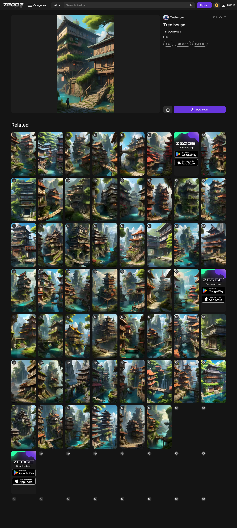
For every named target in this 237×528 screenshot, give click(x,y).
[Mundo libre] (23, 381)
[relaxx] (50, 427)
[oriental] (213, 245)
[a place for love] (104, 427)
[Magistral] (186, 472)
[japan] (50, 154)
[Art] (213, 427)
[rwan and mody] (77, 245)
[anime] (159, 381)
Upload (204, 5)
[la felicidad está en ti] (50, 199)
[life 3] (77, 472)
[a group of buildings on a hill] (159, 472)
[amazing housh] (132, 472)
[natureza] (23, 154)
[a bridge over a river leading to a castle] (77, 154)
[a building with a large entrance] (23, 199)
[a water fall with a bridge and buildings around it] (77, 427)
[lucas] (23, 427)
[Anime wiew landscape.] (186, 336)
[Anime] (213, 336)
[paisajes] (132, 290)
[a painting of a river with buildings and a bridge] (77, 290)
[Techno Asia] (186, 381)
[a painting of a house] (50, 245)
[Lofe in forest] (104, 199)
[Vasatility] (132, 427)
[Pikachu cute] (77, 336)
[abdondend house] (23, 290)
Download (202, 109)
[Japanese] (77, 381)
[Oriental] (132, 199)
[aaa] (159, 199)
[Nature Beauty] (77, 199)
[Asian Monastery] (213, 472)
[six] (104, 245)
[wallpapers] (186, 290)
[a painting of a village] (104, 472)
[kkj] (132, 336)
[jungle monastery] (159, 336)
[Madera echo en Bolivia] (104, 336)
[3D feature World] (159, 427)
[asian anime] (23, 245)
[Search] (191, 5)
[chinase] (213, 154)
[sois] (104, 381)
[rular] (50, 381)
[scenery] (186, 427)
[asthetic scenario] (159, 290)
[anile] (104, 154)
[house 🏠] (23, 336)
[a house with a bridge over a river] (186, 199)
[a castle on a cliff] (104, 290)
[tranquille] (132, 245)
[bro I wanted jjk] (132, 381)
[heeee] (50, 472)
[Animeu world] (159, 245)
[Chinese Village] (186, 245)
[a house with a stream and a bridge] (50, 336)
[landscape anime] (213, 199)
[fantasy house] (132, 154)
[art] (50, 290)
